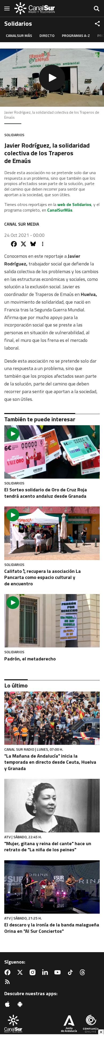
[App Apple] (8, 1004)
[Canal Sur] (34, 8)
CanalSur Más (19, 35)
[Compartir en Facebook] (14, 244)
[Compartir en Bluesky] (33, 244)
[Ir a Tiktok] (71, 972)
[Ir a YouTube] (58, 972)
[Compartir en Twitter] (23, 244)
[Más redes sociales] (97, 23)
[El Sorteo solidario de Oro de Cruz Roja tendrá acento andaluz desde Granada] (52, 452)
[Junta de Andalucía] (69, 1024)
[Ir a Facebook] (8, 972)
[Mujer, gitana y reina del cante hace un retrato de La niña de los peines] (52, 805)
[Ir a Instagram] (33, 972)
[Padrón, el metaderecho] (52, 620)
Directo (46, 35)
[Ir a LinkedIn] (46, 972)
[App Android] (21, 1004)
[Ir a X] (21, 972)
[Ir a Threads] (83, 972)
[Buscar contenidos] (96, 9)
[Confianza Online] (91, 1024)
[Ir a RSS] (8, 982)
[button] (52, 78)
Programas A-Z (76, 35)
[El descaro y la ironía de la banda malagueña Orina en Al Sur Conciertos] (52, 887)
